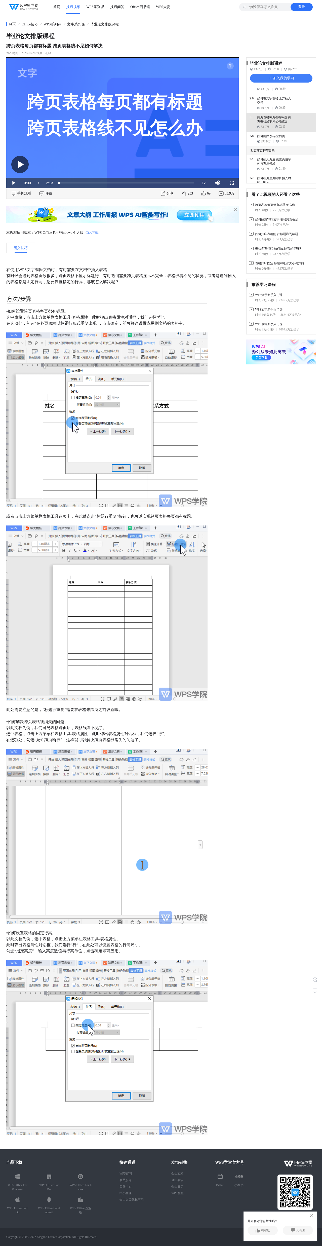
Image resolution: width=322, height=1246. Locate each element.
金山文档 (177, 1173)
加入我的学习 (283, 78)
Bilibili (220, 1185)
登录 (301, 7)
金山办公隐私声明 (131, 1199)
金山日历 (177, 1186)
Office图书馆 (140, 7)
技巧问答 (117, 7)
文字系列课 (76, 24)
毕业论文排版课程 (105, 24)
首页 (56, 7)
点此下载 (92, 233)
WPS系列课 (95, 7)
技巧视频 (73, 7)
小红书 (239, 1185)
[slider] (126, 182)
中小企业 (125, 1193)
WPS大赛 (163, 7)
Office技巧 (30, 24)
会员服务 (125, 1180)
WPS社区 (177, 1193)
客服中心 (125, 1186)
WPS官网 (125, 1173)
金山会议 (177, 1180)
